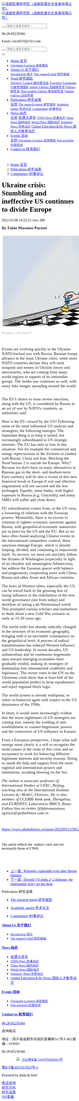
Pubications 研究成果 (26, 169)
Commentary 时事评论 (27, 174)
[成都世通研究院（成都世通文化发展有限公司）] (39, 11)
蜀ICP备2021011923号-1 (20, 1067)
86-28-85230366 (13, 1023)
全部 (14, 104)
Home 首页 (19, 61)
